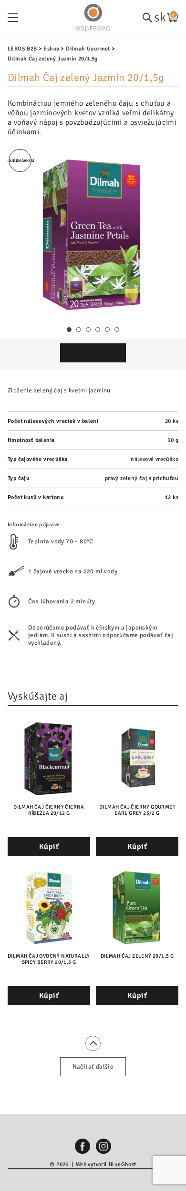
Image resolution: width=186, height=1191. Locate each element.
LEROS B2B (22, 48)
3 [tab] (88, 330)
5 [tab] (107, 330)
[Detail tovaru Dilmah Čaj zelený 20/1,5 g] (137, 907)
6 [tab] (117, 330)
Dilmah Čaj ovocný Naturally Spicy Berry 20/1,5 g (49, 959)
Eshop (51, 48)
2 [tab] (79, 330)
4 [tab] (98, 330)
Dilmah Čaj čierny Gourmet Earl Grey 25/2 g (137, 810)
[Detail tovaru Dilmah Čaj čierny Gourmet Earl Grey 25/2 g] (137, 758)
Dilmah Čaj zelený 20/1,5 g (137, 956)
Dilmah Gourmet (88, 48)
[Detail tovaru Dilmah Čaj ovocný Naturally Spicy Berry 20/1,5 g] (49, 907)
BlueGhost (122, 1164)
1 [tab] (69, 330)
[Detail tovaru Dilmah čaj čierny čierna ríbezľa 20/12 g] (49, 758)
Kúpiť (49, 846)
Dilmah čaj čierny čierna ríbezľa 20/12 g (48, 810)
